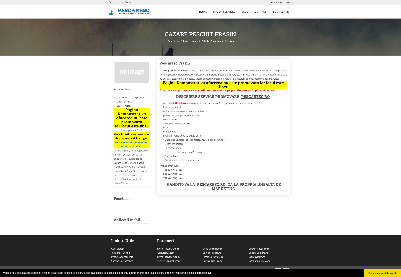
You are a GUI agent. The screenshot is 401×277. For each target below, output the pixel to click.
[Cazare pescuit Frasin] (132, 72)
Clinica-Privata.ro (212, 252)
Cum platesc (117, 248)
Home (203, 11)
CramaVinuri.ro (257, 256)
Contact (260, 11)
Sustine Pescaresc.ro (122, 260)
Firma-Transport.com (168, 256)
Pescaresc (173, 41)
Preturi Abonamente (122, 256)
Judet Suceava (212, 41)
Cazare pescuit (191, 41)
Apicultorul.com (165, 252)
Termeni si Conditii (121, 252)
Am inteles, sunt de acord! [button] (382, 273)
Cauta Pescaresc (224, 11)
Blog (245, 11)
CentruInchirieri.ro (213, 248)
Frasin (228, 41)
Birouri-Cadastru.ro (259, 248)
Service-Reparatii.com (168, 260)
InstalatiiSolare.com (259, 260)
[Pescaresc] (129, 11)
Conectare (281, 11)
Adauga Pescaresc (282, 2)
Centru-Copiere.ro (258, 252)
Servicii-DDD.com (212, 260)
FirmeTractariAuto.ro (168, 248)
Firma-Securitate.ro (213, 256)
